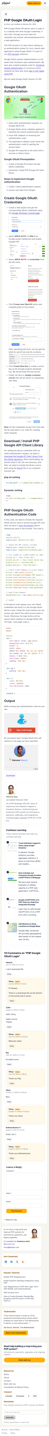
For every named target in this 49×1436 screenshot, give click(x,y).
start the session (26, 525)
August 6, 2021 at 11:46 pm (18, 1149)
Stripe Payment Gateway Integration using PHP (21, 1282)
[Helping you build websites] (6, 3)
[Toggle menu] (45, 3)
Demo (6, 1374)
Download (10, 775)
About (6, 1377)
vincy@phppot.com (11, 1247)
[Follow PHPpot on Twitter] (17, 1262)
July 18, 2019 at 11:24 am (17, 984)
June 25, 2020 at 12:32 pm (18, 1037)
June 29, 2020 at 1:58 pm (18, 1074)
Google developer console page (26, 213)
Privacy (4, 1433)
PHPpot (17, 1430)
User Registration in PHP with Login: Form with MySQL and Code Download (21, 1288)
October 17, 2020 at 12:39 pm (16, 1092)
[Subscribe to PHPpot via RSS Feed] (23, 1262)
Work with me (34, 3)
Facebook (20, 1396)
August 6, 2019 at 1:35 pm (15, 1010)
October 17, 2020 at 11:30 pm (19, 1111)
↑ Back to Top (10, 1219)
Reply (9, 974)
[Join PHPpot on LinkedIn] (6, 1262)
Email (8, 1201)
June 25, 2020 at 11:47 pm (15, 1055)
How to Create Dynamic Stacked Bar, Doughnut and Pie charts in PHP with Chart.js (19, 1298)
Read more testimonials (16, 1333)
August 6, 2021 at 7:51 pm (15, 1130)
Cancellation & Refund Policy (16, 1387)
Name (9, 1193)
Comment (10, 1171)
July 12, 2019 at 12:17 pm (14, 965)
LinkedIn (8, 1396)
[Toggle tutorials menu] (6, 14)
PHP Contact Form (11, 1292)
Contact (7, 1381)
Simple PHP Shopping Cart (15, 1277)
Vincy (8, 24)
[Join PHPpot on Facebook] (11, 1262)
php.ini (20, 468)
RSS (35, 1396)
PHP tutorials (13, 54)
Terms (12, 1433)
